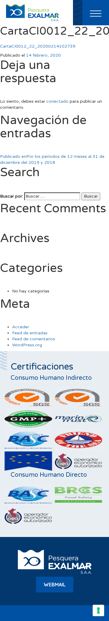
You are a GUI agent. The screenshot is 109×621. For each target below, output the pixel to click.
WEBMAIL (55, 585)
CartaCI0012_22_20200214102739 (37, 46)
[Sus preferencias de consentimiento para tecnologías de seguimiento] (98, 610)
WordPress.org (27, 345)
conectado (57, 101)
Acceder (20, 326)
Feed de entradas (30, 332)
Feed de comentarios (33, 339)
